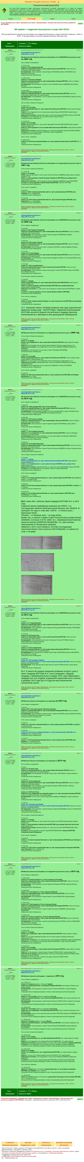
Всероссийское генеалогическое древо (24, 1156)
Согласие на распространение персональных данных (19, 1153)
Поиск (73, 18)
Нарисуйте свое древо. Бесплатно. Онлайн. (40, 2)
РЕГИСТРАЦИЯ (31, 18)
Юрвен (29, 46)
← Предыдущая (9, 46)
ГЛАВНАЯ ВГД (46, 1145)
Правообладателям (11, 1158)
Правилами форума (56, 1153)
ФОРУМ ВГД (64, 1145)
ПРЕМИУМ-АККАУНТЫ (10, 1145)
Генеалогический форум (9, 1098)
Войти (52, 18)
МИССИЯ (28, 1143)
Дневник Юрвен (42, 23)
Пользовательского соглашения (41, 1151)
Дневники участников (13, 23)
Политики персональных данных (63, 1151)
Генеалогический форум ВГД (46, 5)
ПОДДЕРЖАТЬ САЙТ (28, 1145)
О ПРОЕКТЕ (10, 1143)
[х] (58, 2)
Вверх (78, 50)
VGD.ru (10, 18)
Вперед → (35, 43)
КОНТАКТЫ (46, 1143)
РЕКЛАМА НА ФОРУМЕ (64, 1143)
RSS (29, 1154)
